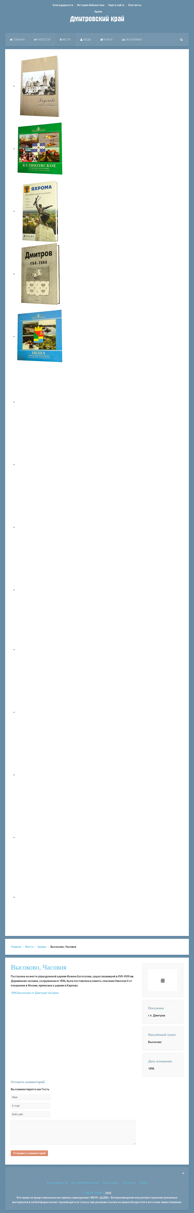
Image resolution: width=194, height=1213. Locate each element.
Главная (18, 39)
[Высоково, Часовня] (162, 979)
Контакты (134, 5)
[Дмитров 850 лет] (40, 774)
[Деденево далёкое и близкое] (40, 85)
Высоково (24, 992)
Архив (98, 11)
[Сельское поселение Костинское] (40, 527)
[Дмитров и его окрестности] (40, 589)
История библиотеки (90, 5)
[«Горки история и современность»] (40, 897)
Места (66, 39)
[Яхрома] (40, 211)
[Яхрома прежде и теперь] (40, 712)
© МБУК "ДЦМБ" (93, 1193)
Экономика (133, 39)
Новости (43, 39)
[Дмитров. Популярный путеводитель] (40, 401)
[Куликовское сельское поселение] (40, 148)
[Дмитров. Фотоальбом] (40, 837)
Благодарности (63, 5)
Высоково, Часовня (38, 967)
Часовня (53, 992)
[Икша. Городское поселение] (40, 336)
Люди (86, 39)
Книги (107, 39)
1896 (14, 992)
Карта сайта (116, 5)
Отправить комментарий (29, 1153)
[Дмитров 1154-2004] (40, 273)
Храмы (42, 946)
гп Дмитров (39, 992)
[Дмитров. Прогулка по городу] (40, 464)
